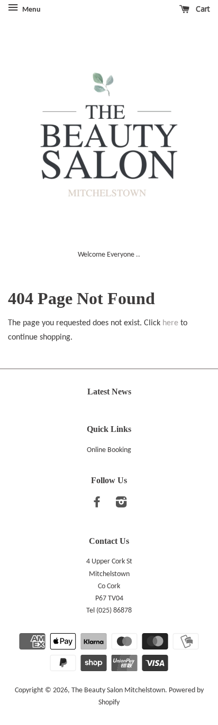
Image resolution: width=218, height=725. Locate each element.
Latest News (109, 391)
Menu (31, 10)
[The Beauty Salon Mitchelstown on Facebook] (97, 504)
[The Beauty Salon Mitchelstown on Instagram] (121, 504)
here (170, 323)
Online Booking (109, 450)
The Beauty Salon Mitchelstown (118, 690)
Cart (202, 9)
